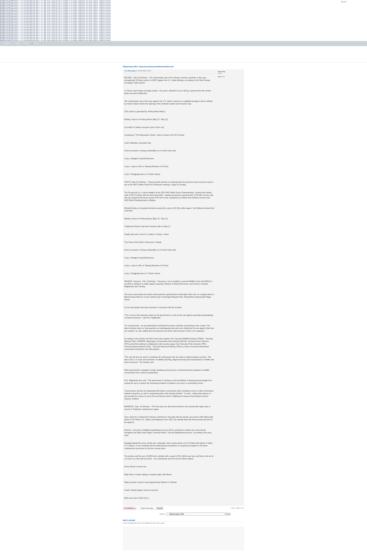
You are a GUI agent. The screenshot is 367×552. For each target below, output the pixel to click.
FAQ (26, 43)
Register (7, 43)
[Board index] (183, 54)
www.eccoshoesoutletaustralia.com (156, 66)
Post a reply (127, 507)
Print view (236, 528)
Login (17, 43)
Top (242, 504)
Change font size (241, 528)
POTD (35, 43)
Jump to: (162, 514)
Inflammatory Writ (130, 67)
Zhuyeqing (131, 71)
